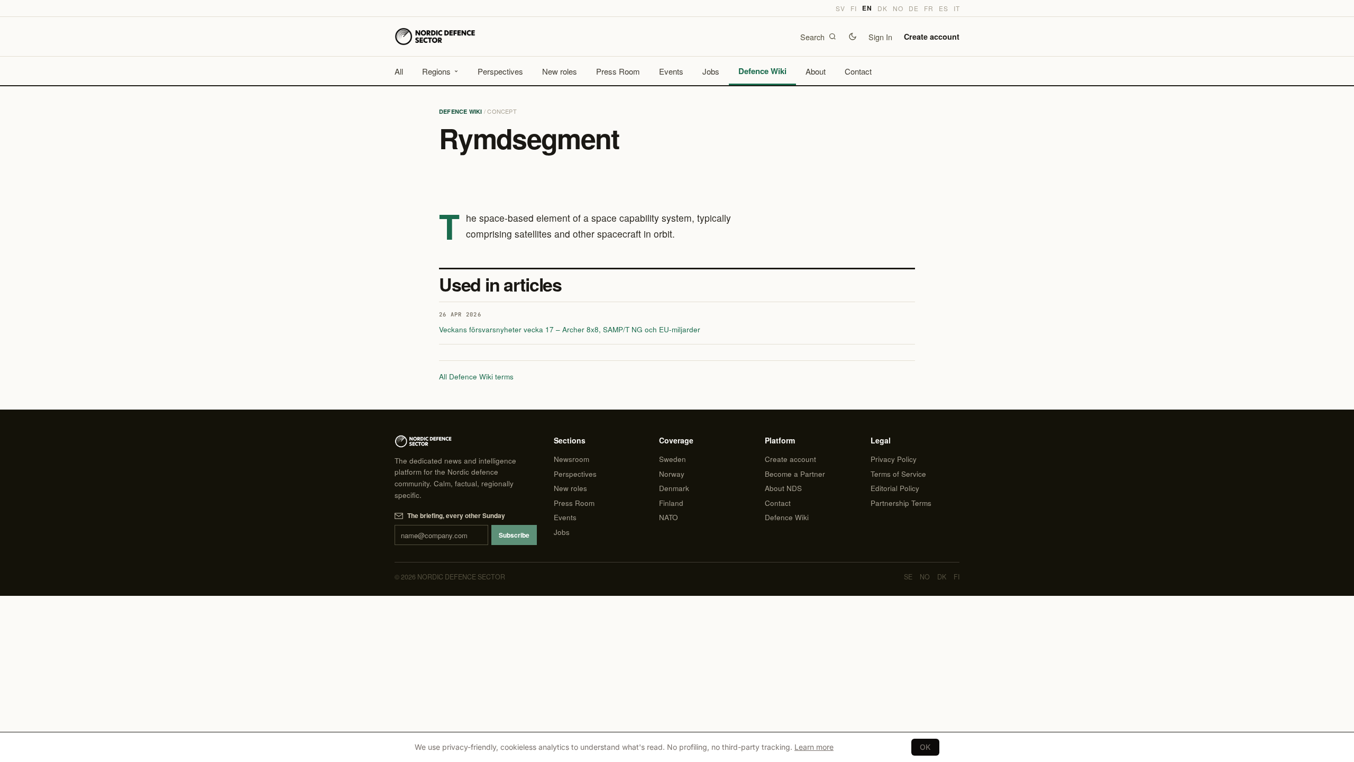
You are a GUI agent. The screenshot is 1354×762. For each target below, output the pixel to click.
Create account (931, 36)
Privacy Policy (894, 459)
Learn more (814, 746)
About (816, 71)
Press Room (618, 71)
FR (928, 8)
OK (925, 746)
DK (882, 8)
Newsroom (571, 459)
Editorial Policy (895, 488)
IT (956, 8)
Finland (671, 503)
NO (898, 8)
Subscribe (514, 535)
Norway (671, 474)
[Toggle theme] (852, 36)
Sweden (672, 459)
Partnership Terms (901, 503)
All (399, 71)
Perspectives (500, 71)
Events (671, 71)
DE (913, 8)
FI (853, 8)
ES (943, 8)
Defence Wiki (762, 71)
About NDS (783, 488)
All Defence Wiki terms (476, 376)
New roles (559, 71)
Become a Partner (795, 474)
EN (867, 8)
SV (840, 8)
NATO (668, 517)
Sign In (880, 36)
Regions (436, 71)
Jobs (710, 71)
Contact (858, 71)
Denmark (674, 488)
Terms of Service (898, 474)
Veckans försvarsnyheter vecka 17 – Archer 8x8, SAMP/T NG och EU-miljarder (569, 329)
